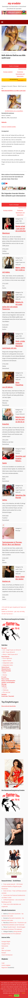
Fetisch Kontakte (6, 671)
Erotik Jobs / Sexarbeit (8, 696)
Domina (5, 675)
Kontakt (4, 952)
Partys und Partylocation (8, 680)
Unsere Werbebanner (7, 955)
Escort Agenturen (7, 658)
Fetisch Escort (5, 667)
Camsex (5, 688)
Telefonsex (5, 690)
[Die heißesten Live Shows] (14, 189)
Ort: (3, 117)
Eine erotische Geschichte (9, 706)
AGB (3, 948)
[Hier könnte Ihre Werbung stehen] (11, 811)
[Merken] (6, 183)
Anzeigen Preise (6, 944)
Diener (4, 672)
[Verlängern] (3, 525)
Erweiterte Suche (22, 69)
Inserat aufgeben (6, 965)
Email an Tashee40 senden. (9, 126)
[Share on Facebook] (4, 183)
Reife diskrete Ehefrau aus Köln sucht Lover (14, 90)
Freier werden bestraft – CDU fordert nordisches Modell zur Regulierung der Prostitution (12, 886)
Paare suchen (5, 679)
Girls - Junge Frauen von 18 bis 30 (12, 650)
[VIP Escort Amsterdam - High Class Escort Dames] (14, 864)
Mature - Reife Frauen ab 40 (10, 654)
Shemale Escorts (6, 669)
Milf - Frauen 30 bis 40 (9, 652)
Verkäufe (4, 694)
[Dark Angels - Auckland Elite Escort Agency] (14, 832)
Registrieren (5, 967)
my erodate (14, 3)
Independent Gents (8, 665)
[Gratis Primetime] (14, 81)
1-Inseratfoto (13, 53)
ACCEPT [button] (16, 995)
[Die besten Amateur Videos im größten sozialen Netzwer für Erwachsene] (14, 14)
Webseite (4, 122)
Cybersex (4, 686)
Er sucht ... (4, 677)
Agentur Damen (7, 660)
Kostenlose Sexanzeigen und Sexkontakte (20, 74)
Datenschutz (5, 946)
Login (3, 963)
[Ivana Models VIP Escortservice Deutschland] (11, 729)
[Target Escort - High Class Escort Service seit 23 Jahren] (11, 752)
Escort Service (5, 656)
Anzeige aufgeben (8, 72)
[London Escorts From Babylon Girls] (14, 773)
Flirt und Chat (6, 692)
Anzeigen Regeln (6, 941)
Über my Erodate (6, 950)
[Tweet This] (2, 183)
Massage (4, 684)
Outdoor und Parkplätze (8, 682)
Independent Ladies (8, 663)
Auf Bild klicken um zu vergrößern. (14, 111)
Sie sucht (4, 648)
